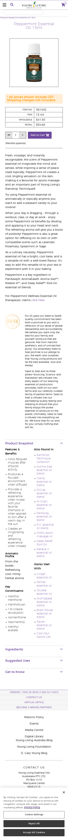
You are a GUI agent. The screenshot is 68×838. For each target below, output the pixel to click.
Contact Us (34, 697)
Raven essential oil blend (44, 625)
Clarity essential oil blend (44, 482)
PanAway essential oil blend (44, 516)
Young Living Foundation (34, 746)
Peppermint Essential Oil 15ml (21, 18)
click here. (38, 300)
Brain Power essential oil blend (45, 613)
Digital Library (34, 736)
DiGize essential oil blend (44, 493)
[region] (34, 813)
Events (34, 723)
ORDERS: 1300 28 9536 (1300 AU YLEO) (34, 692)
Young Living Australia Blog (34, 740)
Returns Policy (34, 717)
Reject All (34, 824)
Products (4, 18)
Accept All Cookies (34, 832)
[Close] (64, 792)
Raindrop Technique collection (44, 458)
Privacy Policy (32, 808)
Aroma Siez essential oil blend (44, 470)
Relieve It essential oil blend (44, 553)
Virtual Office (34, 702)
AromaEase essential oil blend (44, 602)
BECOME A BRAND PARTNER (34, 707)
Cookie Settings (34, 815)
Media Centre (34, 730)
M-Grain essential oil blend (44, 505)
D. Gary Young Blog (34, 753)
